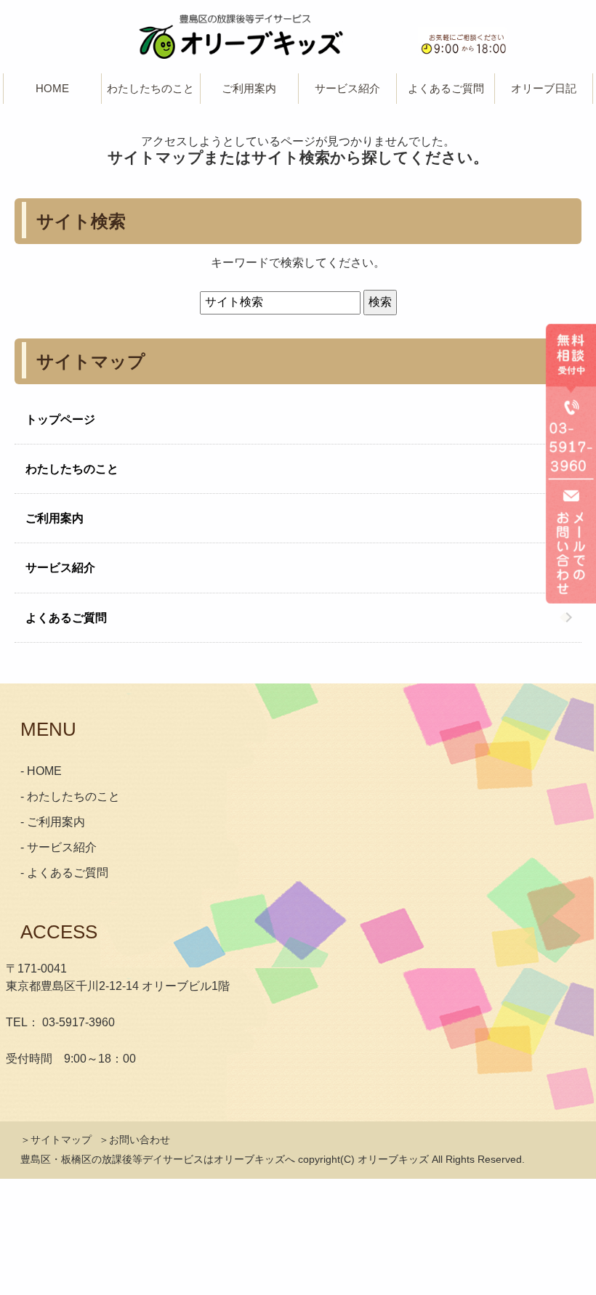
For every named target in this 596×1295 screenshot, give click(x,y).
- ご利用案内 (52, 822)
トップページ (60, 419)
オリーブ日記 (543, 88)
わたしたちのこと (71, 469)
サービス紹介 (60, 567)
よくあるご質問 (446, 88)
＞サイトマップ (56, 1139)
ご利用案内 (54, 518)
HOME (52, 88)
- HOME (41, 771)
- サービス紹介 (58, 847)
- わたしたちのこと (70, 796)
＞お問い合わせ (134, 1139)
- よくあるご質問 (64, 872)
